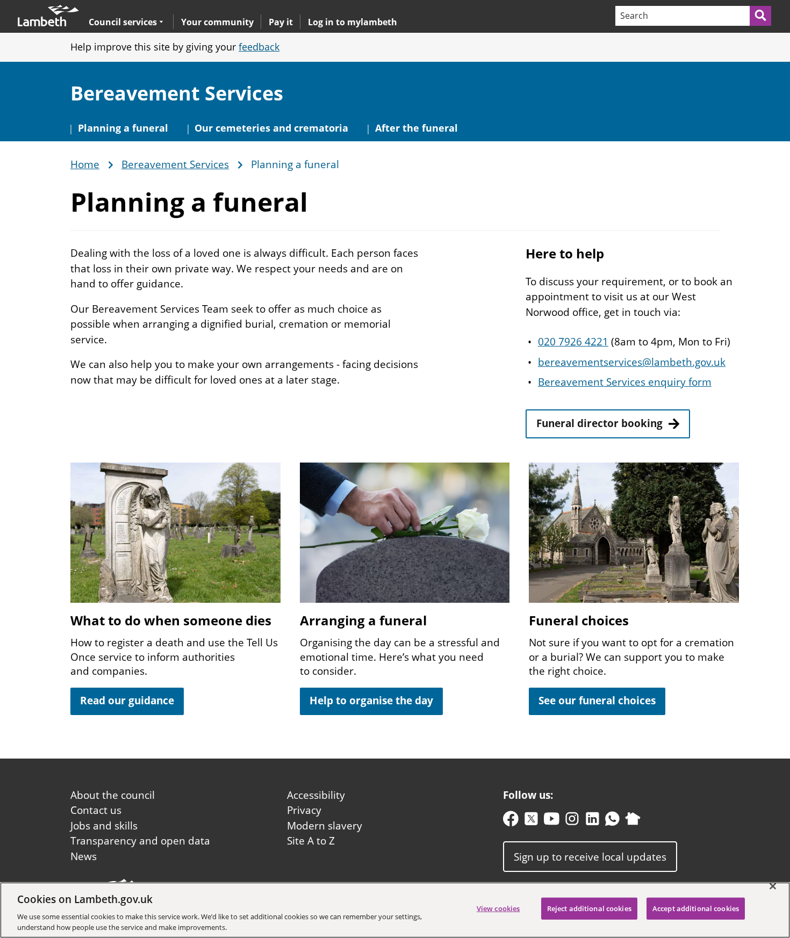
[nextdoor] (633, 821)
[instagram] (572, 821)
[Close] (773, 886)
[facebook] (511, 821)
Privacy (304, 810)
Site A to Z (311, 841)
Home (84, 164)
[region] (395, 910)
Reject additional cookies (589, 908)
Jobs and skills (104, 826)
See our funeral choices (597, 701)
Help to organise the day (371, 701)
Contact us (95, 810)
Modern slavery (324, 826)
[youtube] (551, 821)
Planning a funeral (123, 127)
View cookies (498, 908)
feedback (259, 46)
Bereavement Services (176, 93)
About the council (112, 795)
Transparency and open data (140, 841)
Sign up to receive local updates (590, 857)
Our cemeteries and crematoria (271, 127)
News (83, 856)
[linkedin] (592, 821)
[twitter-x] (531, 821)
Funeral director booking (599, 423)
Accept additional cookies (695, 908)
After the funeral (416, 127)
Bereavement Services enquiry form (625, 382)
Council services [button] (123, 22)
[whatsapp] (612, 821)
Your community (217, 22)
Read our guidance (127, 701)
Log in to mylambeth (352, 22)
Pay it (281, 22)
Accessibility (316, 795)
